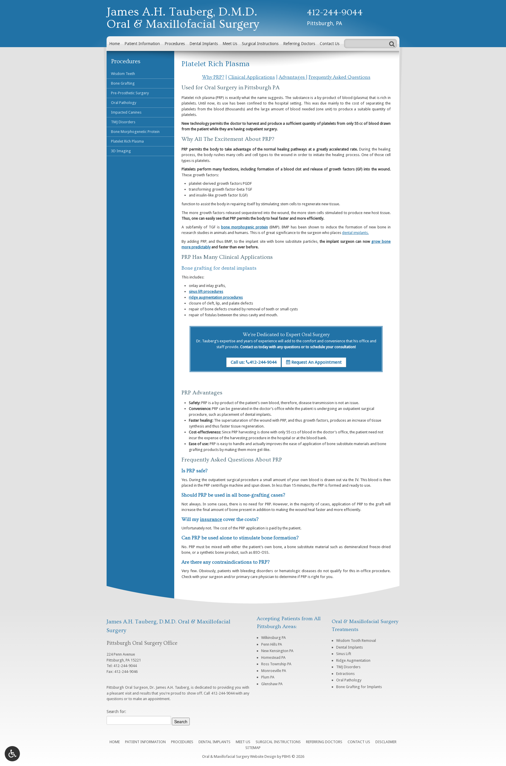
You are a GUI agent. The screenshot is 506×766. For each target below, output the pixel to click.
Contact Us (329, 43)
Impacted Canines (126, 112)
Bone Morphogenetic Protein (135, 131)
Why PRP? (213, 77)
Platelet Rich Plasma (127, 141)
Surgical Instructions (260, 43)
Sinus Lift (343, 654)
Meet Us (230, 43)
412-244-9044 (335, 12)
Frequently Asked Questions (339, 77)
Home (114, 43)
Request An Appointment (316, 362)
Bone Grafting (123, 83)
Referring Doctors (299, 43)
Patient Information (142, 43)
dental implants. (355, 232)
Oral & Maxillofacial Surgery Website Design (239, 756)
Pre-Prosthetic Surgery (130, 93)
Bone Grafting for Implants (359, 687)
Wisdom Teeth (123, 73)
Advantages (292, 77)
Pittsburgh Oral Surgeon (127, 687)
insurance (211, 519)
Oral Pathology (123, 102)
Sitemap (253, 748)
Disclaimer (385, 742)
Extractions (345, 673)
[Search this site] (391, 43)
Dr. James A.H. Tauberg (169, 687)
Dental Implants (203, 43)
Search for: (116, 711)
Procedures (175, 43)
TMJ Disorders (123, 122)
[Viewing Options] (12, 754)
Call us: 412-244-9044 (253, 362)
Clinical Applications (251, 77)
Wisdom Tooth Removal (356, 640)
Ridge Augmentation (353, 660)
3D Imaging (121, 151)
